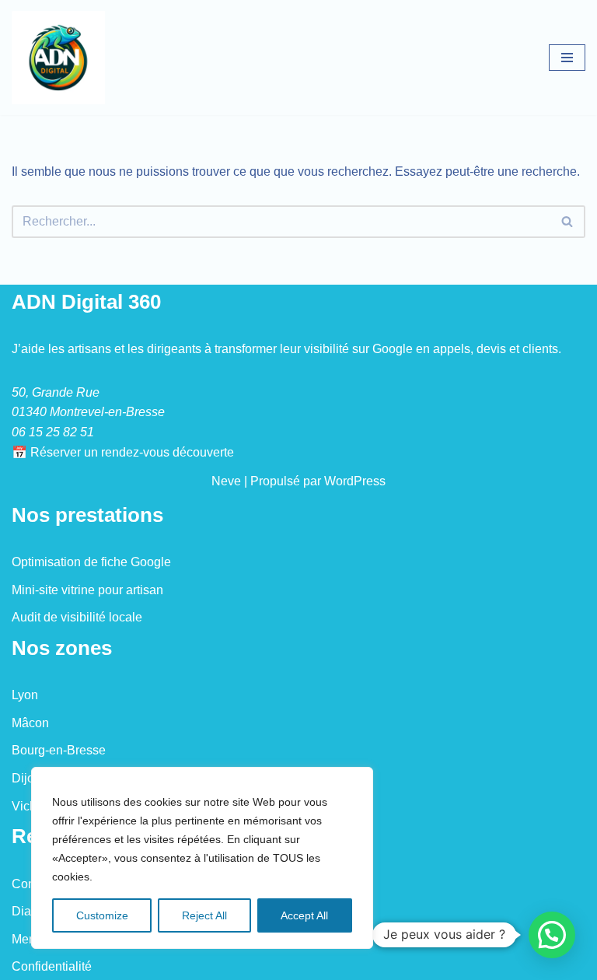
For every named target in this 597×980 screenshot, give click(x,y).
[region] (202, 858)
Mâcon (30, 723)
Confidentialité (52, 966)
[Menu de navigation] (567, 57)
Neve (226, 481)
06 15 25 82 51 (53, 432)
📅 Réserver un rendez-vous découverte (123, 452)
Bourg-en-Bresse (59, 750)
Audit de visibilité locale (77, 617)
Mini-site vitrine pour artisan (87, 590)
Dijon (26, 778)
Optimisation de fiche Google (91, 562)
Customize (102, 915)
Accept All (304, 915)
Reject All (204, 915)
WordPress (355, 481)
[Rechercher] (567, 221)
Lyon (25, 695)
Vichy (27, 806)
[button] (552, 935)
